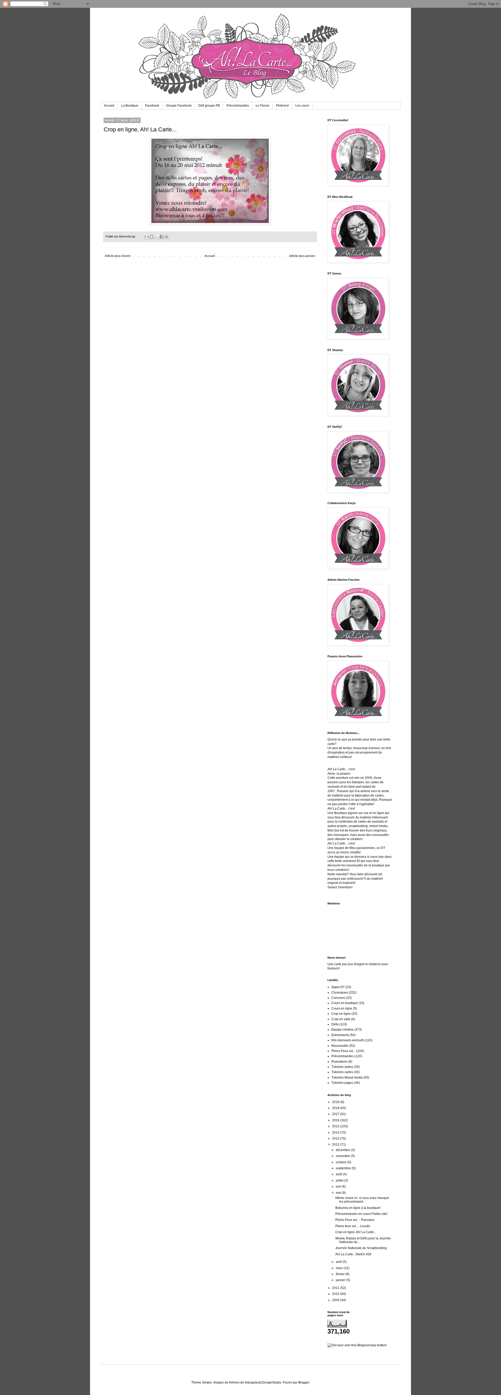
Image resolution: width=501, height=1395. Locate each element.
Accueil (109, 105)
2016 (336, 1120)
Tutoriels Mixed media (347, 1077)
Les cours (302, 105)
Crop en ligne (341, 1013)
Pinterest (282, 105)
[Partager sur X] (156, 236)
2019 (336, 1102)
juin (339, 1186)
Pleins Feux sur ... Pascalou (354, 1220)
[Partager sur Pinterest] (166, 236)
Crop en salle (340, 1019)
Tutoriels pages (342, 1083)
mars (340, 1268)
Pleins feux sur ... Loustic (352, 1226)
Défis (335, 1024)
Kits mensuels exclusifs (347, 1040)
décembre (343, 1150)
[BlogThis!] (151, 236)
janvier (341, 1280)
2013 (336, 1138)
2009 (336, 1300)
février (340, 1274)
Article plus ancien (302, 256)
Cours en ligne (341, 1008)
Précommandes (237, 105)
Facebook (152, 105)
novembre (343, 1156)
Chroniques (339, 992)
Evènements (340, 1035)
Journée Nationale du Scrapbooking (361, 1248)
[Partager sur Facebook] (161, 236)
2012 (336, 1144)
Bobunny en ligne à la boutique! (357, 1208)
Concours (338, 998)
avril (339, 1262)
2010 (336, 1294)
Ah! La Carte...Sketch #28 (353, 1254)
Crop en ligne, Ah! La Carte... (355, 1232)
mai (339, 1193)
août (339, 1174)
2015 (336, 1126)
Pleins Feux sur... (343, 1051)
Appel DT (338, 987)
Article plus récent (117, 256)
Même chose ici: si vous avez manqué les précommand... (362, 1199)
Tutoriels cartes (342, 1072)
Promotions (339, 1061)
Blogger (303, 1382)
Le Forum (262, 105)
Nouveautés (340, 1046)
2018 (336, 1108)
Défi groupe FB (209, 105)
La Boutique (129, 105)
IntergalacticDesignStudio (263, 1382)
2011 (336, 1288)
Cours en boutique (344, 1003)
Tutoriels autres (342, 1067)
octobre (341, 1162)
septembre (344, 1168)
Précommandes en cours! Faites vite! (361, 1214)
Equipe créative (342, 1029)
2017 (336, 1114)
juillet (340, 1180)
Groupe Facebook (179, 105)
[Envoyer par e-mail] (146, 236)
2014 (336, 1132)
